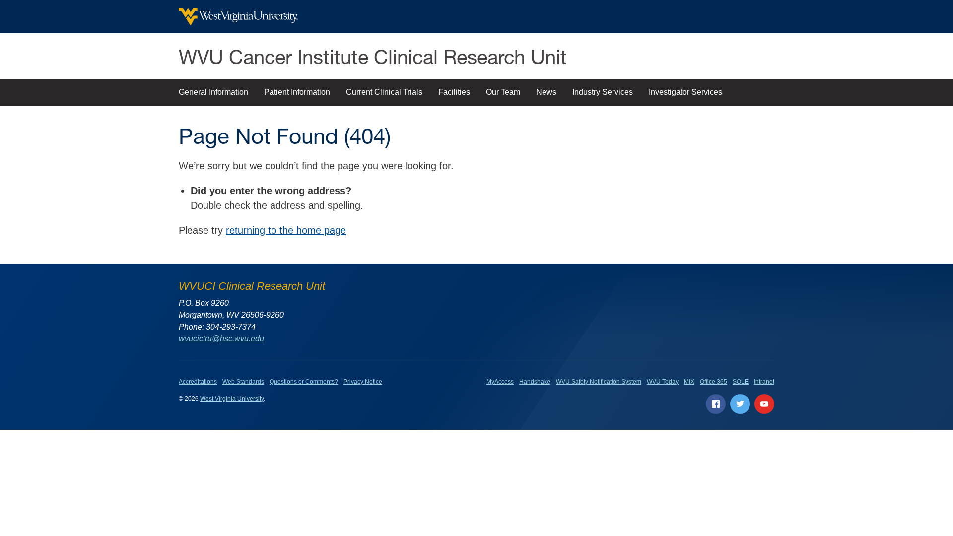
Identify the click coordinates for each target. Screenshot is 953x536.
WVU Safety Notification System (598, 381)
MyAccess (500, 381)
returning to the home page (286, 230)
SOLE (741, 381)
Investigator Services (685, 92)
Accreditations (198, 381)
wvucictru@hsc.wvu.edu (221, 339)
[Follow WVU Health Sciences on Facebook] (716, 404)
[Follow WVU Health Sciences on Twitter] (740, 404)
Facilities (454, 92)
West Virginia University (232, 398)
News (546, 92)
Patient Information (297, 92)
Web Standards (243, 381)
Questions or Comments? (304, 381)
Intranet (764, 381)
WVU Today (663, 381)
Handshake (534, 381)
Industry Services (602, 92)
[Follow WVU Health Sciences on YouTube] (764, 404)
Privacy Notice (362, 381)
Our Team (503, 92)
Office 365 (713, 381)
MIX (689, 381)
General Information (213, 92)
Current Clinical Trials (384, 92)
